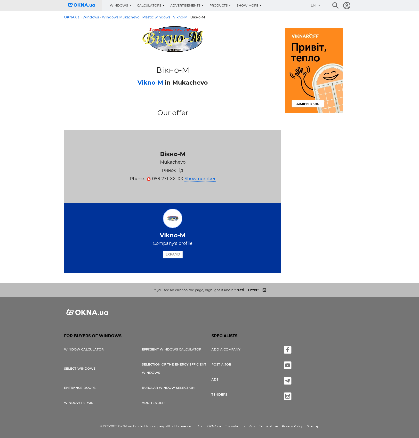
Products (219, 5)
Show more (247, 5)
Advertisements (185, 5)
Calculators (149, 5)
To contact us (235, 426)
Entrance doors (80, 388)
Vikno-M (150, 82)
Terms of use (268, 426)
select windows (80, 368)
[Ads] (314, 71)
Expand (172, 254)
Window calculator (84, 349)
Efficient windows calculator (171, 349)
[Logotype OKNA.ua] (85, 5)
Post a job (221, 364)
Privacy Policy (292, 426)
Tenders (219, 394)
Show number (200, 178)
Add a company (225, 349)
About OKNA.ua (209, 426)
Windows (119, 5)
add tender (153, 403)
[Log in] (346, 5)
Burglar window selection (168, 388)
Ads (214, 379)
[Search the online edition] (335, 5)
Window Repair (78, 403)
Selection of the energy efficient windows (174, 368)
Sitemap (313, 426)
